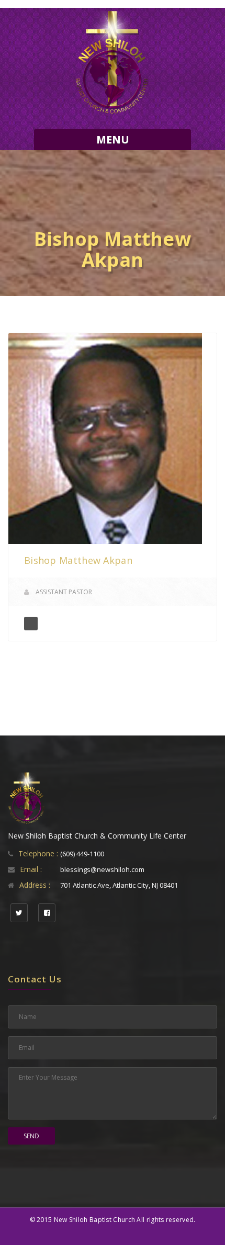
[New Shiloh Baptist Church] (112, 62)
